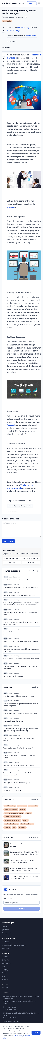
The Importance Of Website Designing (16, 782)
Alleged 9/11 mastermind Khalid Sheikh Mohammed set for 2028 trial (24, 869)
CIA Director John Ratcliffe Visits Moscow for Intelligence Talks (24, 877)
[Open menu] (39, 3)
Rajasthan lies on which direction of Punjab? (18, 765)
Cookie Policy (18, 1036)
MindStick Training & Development (14, 945)
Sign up (31, 3)
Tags (3, 966)
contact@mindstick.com (11, 1021)
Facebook (11, 425)
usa (14, 827)
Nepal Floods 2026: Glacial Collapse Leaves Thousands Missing (22, 861)
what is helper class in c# (12, 790)
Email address (8, 898)
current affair (33, 806)
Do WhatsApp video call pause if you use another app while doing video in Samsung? (20, 730)
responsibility (23, 27)
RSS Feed (5, 988)
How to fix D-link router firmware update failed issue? (19, 757)
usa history (21, 806)
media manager (14, 30)
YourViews (5, 948)
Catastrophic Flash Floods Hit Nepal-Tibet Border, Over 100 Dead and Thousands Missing (24, 853)
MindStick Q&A (9, 3)
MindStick (5, 942)
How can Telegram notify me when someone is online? (19, 739)
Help (3, 976)
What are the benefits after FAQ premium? (18, 748)
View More (32, 571)
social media (7, 21)
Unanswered (6, 933)
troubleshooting (10, 806)
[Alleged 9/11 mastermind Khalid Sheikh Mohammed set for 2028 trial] (6, 869)
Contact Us (5, 960)
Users (4, 973)
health (25, 820)
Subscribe (22, 909)
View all (33, 687)
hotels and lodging (27, 824)
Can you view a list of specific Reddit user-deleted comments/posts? (20, 705)
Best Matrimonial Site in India (13, 721)
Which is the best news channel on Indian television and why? (18, 774)
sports (29, 813)
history (22, 809)
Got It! (36, 1033)
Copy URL (12, 563)
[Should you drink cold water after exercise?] (6, 845)
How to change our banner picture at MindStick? (20, 713)
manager (11, 207)
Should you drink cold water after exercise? (22, 845)
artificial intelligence (11, 824)
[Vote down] (3, 34)
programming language (12, 820)
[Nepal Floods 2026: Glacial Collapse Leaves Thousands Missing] (6, 861)
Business (5, 979)
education (22, 827)
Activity (4, 926)
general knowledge (11, 809)
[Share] (26, 17)
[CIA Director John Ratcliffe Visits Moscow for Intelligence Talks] (6, 877)
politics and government (12, 817)
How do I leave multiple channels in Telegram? (19, 696)
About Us (5, 957)
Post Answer (8, 541)
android (7, 827)
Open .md (31, 563)
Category (5, 970)
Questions (5, 930)
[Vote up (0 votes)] (3, 27)
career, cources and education (14, 813)
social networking (31, 36)
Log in (21, 3)
